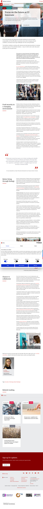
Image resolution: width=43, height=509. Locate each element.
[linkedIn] (23, 473)
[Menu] (42, 1)
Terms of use (12, 478)
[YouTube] (35, 473)
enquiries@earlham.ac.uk (35, 478)
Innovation (7, 381)
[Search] (40, 1)
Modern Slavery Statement (14, 481)
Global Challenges (17, 381)
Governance (23, 478)
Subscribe (5, 464)
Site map (6, 473)
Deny (8, 265)
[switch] (16, 261)
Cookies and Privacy (24, 477)
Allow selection (21, 265)
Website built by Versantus (21, 487)
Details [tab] (21, 245)
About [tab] (35, 245)
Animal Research (24, 481)
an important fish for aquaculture (29, 117)
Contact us (12, 477)
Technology (11, 381)
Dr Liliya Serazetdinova (20, 66)
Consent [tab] (7, 245)
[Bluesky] (26, 473)
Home (1, 4)
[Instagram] (29, 473)
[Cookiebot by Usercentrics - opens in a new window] (37, 243)
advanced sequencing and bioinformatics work (25, 309)
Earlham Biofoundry (23, 321)
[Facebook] (32, 473)
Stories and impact (6, 4)
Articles (12, 4)
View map (31, 483)
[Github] (38, 473)
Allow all (35, 265)
